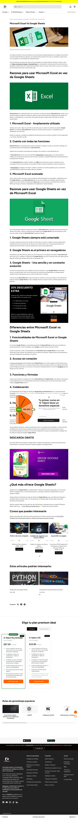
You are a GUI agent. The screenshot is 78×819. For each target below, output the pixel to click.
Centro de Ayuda (68, 759)
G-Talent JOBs (68, 779)
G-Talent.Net (8, 813)
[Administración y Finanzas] (67, 709)
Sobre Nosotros (49, 759)
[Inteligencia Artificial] (48, 709)
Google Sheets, (18, 19)
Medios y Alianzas (50, 765)
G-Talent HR (39, 748)
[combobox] (37, 6)
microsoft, (26, 19)
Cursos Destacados (32, 785)
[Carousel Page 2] (38, 594)
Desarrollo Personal (32, 770)
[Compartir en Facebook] (21, 604)
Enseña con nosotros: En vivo (53, 768)
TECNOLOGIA (41, 19)
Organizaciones (44, 629)
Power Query (48, 155)
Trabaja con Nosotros (51, 779)
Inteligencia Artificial (48, 715)
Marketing (29, 779)
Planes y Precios (49, 785)
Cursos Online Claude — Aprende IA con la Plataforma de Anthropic (11, 716)
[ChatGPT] (29, 709)
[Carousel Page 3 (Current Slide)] (39, 594)
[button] (74, 6)
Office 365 (36, 182)
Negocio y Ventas (31, 776)
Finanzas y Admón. (32, 762)
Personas (32, 629)
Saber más (53, 320)
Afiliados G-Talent (50, 776)
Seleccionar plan (13, 681)
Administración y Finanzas (67, 715)
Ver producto (19, 549)
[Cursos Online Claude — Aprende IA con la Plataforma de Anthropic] (11, 709)
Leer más (12, 592)
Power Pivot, (34, 19)
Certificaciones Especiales (34, 782)
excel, (12, 19)
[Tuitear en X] (18, 604)
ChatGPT (29, 715)
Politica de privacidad (51, 782)
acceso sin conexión (16, 363)
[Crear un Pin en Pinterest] (24, 604)
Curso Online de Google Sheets (31, 506)
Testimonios (48, 762)
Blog (65, 766)
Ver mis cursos (71, 12)
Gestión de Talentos (32, 773)
